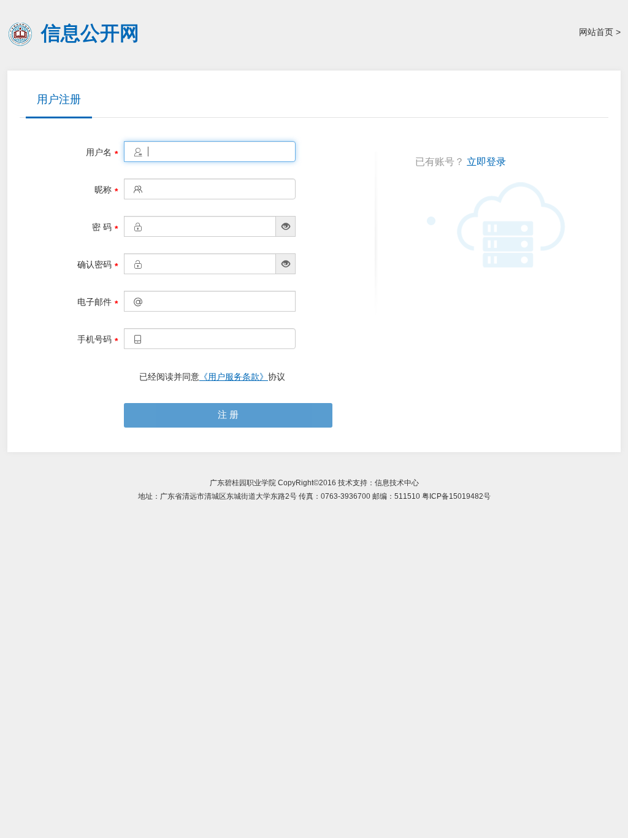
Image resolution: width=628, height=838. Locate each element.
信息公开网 (90, 32)
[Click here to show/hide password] (285, 226)
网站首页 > (600, 32)
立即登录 (486, 161)
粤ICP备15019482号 (456, 496)
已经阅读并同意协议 (212, 377)
